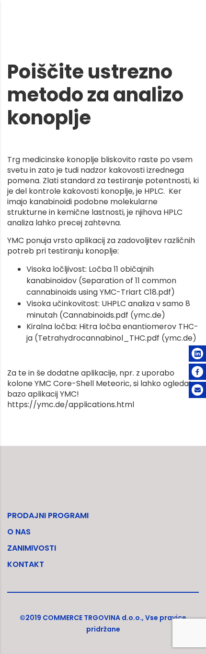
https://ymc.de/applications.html (70, 404)
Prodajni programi (48, 515)
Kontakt (25, 564)
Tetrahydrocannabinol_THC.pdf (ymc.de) (117, 338)
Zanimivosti (31, 548)
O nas (19, 531)
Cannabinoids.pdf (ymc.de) (114, 315)
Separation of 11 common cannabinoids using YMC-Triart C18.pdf (101, 286)
